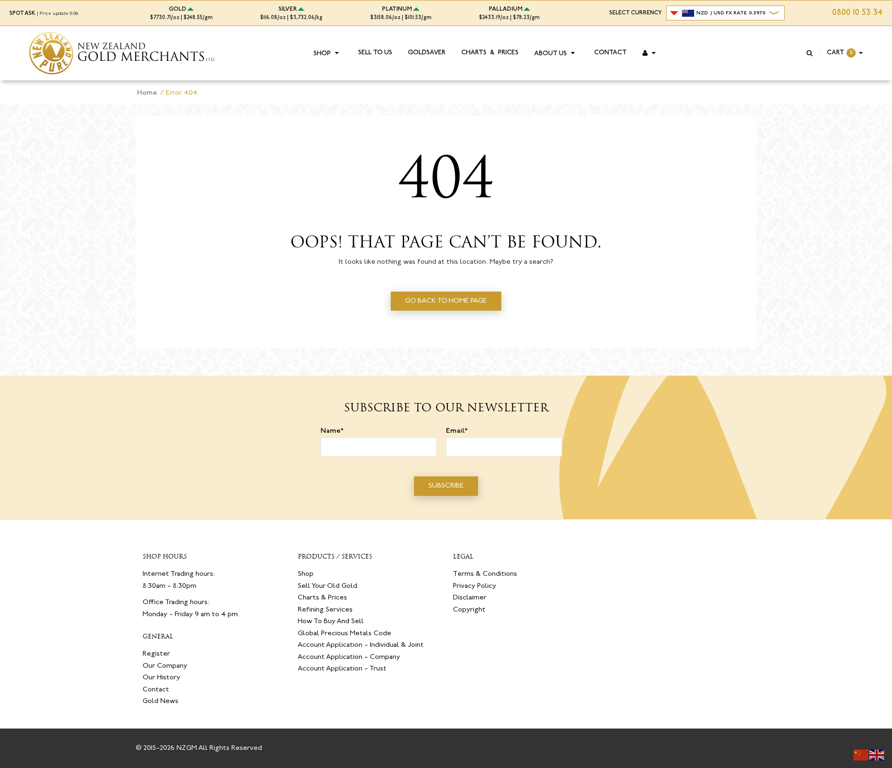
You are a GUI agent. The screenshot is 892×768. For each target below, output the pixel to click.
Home (147, 93)
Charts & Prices (489, 53)
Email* (457, 431)
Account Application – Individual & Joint (361, 645)
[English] (877, 755)
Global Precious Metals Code (344, 633)
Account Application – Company (349, 657)
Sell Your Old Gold (327, 586)
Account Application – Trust (342, 668)
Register (156, 654)
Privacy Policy (474, 586)
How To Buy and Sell (331, 621)
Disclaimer (469, 597)
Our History (161, 677)
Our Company (165, 666)
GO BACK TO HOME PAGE (446, 301)
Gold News (160, 701)
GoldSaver (427, 53)
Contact (610, 53)
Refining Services (325, 609)
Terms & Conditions (485, 574)
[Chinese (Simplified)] (861, 755)
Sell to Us (375, 53)
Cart (835, 53)
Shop (322, 54)
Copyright (469, 609)
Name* (332, 431)
